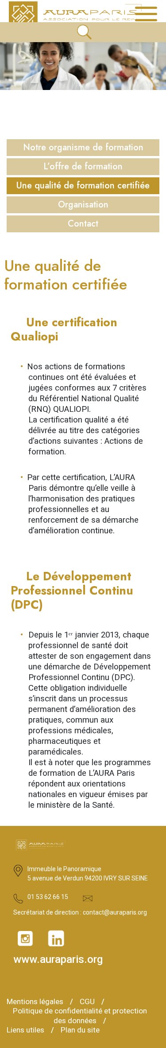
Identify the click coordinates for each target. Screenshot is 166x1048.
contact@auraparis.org (115, 912)
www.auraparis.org (58, 960)
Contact (83, 224)
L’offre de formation (83, 167)
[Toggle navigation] (146, 14)
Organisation (83, 205)
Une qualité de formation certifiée (83, 186)
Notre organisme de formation (83, 148)
